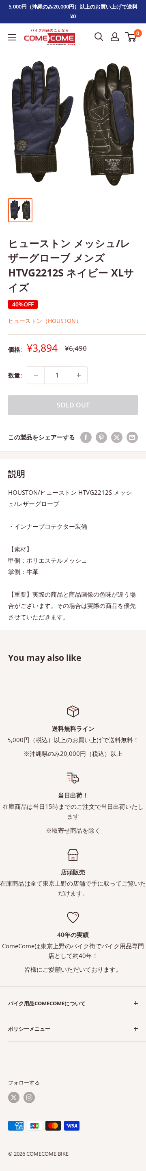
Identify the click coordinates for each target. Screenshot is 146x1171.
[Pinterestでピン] (101, 437)
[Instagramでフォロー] (29, 1097)
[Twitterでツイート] (116, 437)
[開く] (98, 36)
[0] (131, 37)
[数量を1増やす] (78, 375)
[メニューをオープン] (12, 37)
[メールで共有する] (132, 437)
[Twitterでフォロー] (13, 1097)
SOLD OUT (73, 405)
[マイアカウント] (115, 36)
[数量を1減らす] (35, 375)
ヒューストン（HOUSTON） (45, 321)
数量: (15, 375)
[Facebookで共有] (86, 437)
